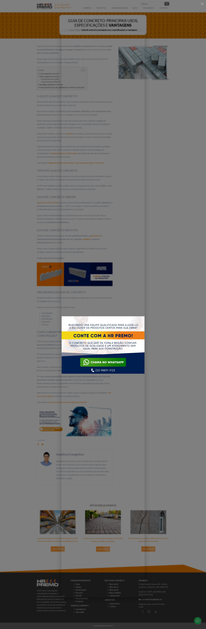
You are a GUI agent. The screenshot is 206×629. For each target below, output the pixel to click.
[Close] (202, 3)
